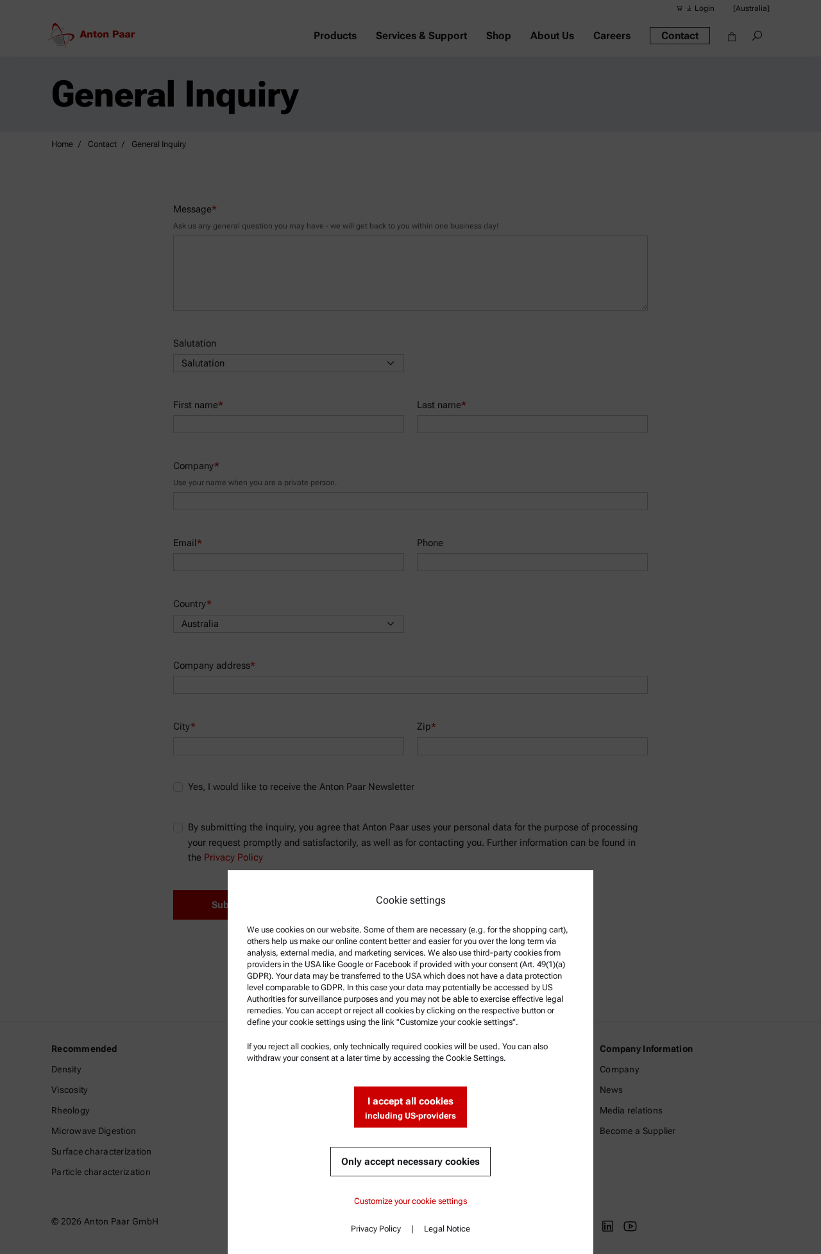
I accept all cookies (410, 1108)
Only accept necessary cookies (410, 1161)
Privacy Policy (376, 1228)
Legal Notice (447, 1228)
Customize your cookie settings (410, 1201)
